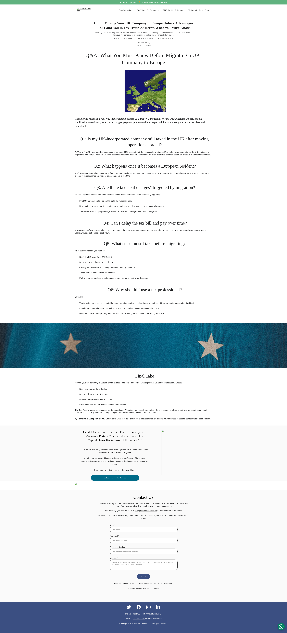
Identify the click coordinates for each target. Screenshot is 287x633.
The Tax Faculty (128, 419)
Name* (112, 525)
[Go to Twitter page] (130, 607)
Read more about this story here (115, 478)
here (133, 470)
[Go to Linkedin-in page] (158, 607)
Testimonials (192, 10)
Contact (207, 10)
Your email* (114, 536)
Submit (143, 576)
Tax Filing (141, 10)
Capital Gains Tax (125, 10)
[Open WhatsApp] (281, 626)
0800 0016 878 (134, 503)
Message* (114, 558)
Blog (201, 10)
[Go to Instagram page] (149, 607)
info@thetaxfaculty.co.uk (146, 511)
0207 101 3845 (146, 515)
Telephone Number (117, 547)
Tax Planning (151, 10)
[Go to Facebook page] (140, 607)
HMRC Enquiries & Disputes (172, 10)
